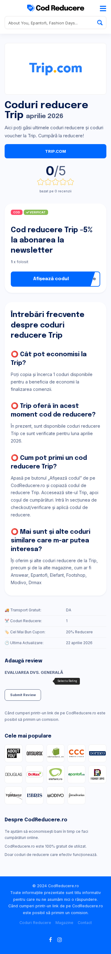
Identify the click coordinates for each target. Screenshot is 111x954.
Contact (85, 922)
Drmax (35, 582)
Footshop (75, 575)
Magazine (64, 922)
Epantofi (39, 575)
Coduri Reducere (35, 922)
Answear (19, 575)
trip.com (55, 151)
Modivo (18, 582)
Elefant (57, 575)
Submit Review (23, 695)
